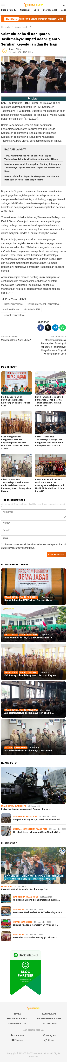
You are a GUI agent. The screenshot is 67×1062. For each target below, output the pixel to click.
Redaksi (17, 1014)
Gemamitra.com (17, 1023)
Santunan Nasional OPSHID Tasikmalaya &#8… (38, 912)
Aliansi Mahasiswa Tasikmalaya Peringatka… (29, 712)
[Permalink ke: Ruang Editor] (4, 50)
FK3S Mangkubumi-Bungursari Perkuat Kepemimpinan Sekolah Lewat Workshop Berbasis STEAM (15, 442)
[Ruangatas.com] (33, 4)
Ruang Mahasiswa (29, 710)
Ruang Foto (20, 806)
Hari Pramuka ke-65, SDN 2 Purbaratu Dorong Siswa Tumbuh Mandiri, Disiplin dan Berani (49, 401)
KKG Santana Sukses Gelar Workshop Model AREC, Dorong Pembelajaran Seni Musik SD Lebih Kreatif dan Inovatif (49, 485)
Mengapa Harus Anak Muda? (16, 338)
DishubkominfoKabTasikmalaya (43, 304)
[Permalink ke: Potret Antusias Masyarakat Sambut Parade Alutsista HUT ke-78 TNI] (33, 785)
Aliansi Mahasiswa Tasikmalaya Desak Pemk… (29, 750)
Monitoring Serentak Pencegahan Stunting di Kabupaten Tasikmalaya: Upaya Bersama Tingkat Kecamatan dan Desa (33, 167)
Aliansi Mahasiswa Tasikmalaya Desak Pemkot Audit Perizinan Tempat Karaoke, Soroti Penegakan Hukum (16, 485)
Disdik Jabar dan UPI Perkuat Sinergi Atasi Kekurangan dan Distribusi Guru (15, 401)
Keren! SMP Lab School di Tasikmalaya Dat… (25, 889)
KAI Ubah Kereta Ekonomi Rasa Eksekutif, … (37, 832)
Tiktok (51, 1040)
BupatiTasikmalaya (13, 304)
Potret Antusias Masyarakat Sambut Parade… (26, 809)
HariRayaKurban (11, 309)
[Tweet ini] (48, 327)
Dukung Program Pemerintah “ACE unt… (35, 924)
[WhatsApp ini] (62, 327)
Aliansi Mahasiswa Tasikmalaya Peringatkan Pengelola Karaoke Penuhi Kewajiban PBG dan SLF (49, 441)
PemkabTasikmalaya (14, 315)
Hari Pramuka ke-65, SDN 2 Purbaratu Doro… (29, 637)
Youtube (19, 1040)
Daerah (8, 748)
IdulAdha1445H (32, 309)
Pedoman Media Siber (49, 1018)
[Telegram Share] (55, 327)
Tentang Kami (49, 1023)
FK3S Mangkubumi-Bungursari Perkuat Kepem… (31, 675)
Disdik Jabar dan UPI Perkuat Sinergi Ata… (28, 600)
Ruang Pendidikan (28, 597)
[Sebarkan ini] (40, 327)
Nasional (17, 829)
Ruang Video (7, 886)
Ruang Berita (11, 597)
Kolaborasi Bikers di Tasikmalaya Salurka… (36, 899)
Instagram (51, 1035)
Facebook (19, 1035)
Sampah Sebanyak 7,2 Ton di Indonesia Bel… (37, 819)
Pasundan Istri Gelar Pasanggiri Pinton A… (36, 937)
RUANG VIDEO (9, 843)
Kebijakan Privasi (17, 1018)
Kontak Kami (49, 1014)
